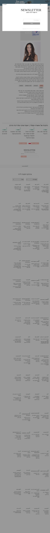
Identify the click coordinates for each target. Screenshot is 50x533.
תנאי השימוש (24, 28)
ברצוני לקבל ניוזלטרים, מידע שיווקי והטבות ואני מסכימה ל (31, 28)
